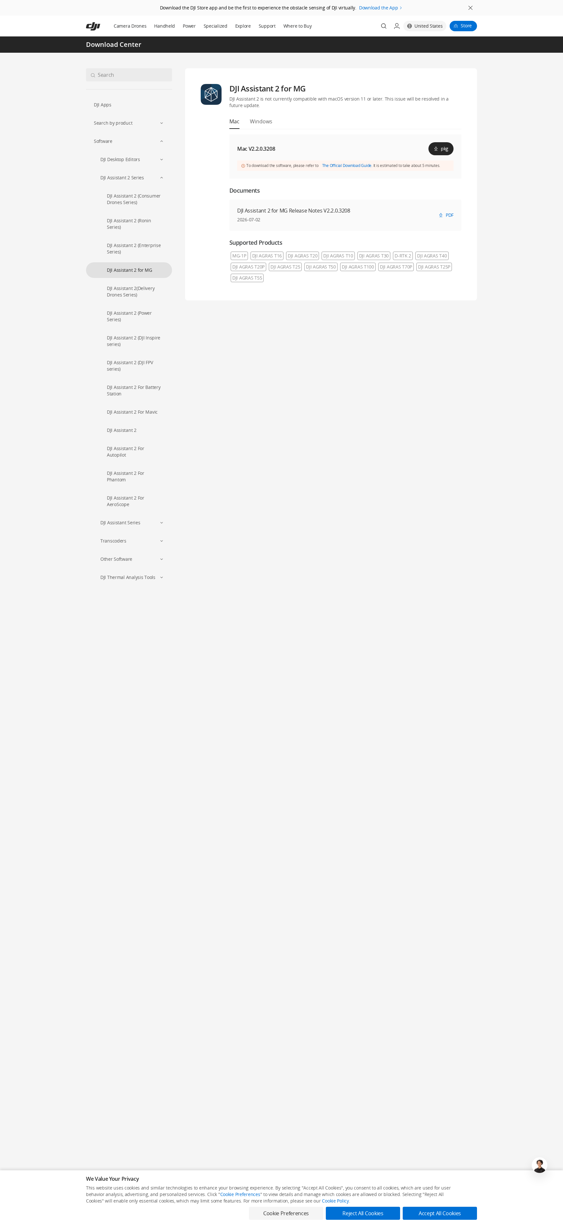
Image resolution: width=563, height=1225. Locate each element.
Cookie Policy (335, 1201)
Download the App (378, 8)
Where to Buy (297, 26)
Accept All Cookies (440, 1213)
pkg (444, 148)
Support (267, 26)
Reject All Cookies (362, 1213)
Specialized (215, 26)
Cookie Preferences (240, 1194)
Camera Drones (130, 26)
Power (189, 26)
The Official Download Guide (347, 165)
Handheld (164, 26)
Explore (243, 26)
